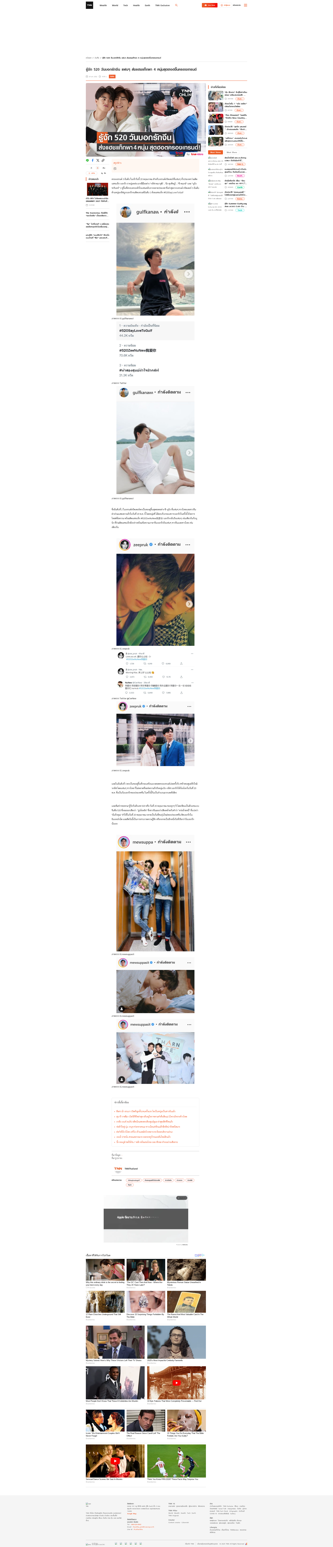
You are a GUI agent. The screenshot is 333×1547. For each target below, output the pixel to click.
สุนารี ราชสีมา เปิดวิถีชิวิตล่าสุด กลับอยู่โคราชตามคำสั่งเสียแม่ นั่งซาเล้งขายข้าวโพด (151, 1116)
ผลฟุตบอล (213, 1520)
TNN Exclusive (228, 1506)
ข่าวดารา (179, 1180)
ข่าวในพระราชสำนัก (216, 1506)
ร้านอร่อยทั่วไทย (215, 1530)
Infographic (233, 1511)
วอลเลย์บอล (214, 1523)
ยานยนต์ (212, 1511)
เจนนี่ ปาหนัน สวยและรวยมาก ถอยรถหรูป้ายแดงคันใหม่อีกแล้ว (143, 1136)
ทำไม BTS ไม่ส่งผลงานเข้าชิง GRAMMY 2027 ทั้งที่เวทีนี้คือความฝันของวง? (97, 199)
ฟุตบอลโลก (231, 1523)
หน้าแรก (88, 57)
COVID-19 (213, 1513)
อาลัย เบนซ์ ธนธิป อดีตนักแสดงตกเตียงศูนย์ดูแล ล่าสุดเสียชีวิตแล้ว (144, 1121)
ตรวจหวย (243, 1530)
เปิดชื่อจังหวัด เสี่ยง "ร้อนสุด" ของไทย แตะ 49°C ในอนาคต (235, 182)
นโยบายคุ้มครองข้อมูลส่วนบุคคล (207, 1544)
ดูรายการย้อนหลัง (181, 1506)
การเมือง (242, 1506)
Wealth (177, 1513)
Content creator (174, 1522)
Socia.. (240, 198)
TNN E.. (240, 164)
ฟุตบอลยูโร (222, 1523)
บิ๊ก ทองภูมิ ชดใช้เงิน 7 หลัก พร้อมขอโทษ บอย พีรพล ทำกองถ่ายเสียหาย (147, 1142)
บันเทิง (97, 57)
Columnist (185, 1522)
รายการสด (171, 1506)
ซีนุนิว (130, 1184)
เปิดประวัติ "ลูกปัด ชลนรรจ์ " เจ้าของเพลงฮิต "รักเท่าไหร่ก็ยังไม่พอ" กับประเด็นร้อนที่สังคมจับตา (235, 128)
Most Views (215, 152)
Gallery (232, 1513)
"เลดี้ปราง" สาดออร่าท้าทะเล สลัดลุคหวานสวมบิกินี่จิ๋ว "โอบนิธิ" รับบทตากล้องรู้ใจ (236, 140)
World (170, 1513)
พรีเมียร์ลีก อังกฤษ (235, 1520)
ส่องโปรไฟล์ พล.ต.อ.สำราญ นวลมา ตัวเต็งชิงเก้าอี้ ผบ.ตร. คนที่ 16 (235, 159)
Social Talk (222, 1508)
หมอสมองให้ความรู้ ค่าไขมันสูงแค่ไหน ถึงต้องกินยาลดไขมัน (235, 170)
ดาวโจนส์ (241, 1511)
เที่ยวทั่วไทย (225, 1530)
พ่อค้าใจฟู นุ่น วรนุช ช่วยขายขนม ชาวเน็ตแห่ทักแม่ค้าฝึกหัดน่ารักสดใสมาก (148, 1126)
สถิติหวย (212, 1532)
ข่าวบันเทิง (168, 1180)
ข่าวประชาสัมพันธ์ (223, 1513)
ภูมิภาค (244, 1508)
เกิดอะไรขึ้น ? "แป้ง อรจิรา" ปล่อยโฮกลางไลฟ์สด (236, 105)
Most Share (232, 152)
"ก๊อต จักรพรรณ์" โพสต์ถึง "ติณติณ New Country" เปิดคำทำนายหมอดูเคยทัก (236, 116)
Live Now (211, 5)
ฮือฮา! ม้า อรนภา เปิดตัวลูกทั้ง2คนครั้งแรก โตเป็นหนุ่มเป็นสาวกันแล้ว (145, 1111)
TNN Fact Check (222, 1511)
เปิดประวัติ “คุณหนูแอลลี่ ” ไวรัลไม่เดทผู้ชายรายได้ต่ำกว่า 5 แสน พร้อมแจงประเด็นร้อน (236, 193)
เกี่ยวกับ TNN (189, 1544)
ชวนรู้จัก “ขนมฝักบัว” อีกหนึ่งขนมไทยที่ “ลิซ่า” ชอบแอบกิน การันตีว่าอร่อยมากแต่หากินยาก (97, 236)
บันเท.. (239, 98)
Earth (239, 187)
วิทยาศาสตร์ (213, 1508)
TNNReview (234, 1530)
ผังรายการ (201, 1506)
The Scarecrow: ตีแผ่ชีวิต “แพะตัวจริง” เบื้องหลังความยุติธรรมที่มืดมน (97, 214)
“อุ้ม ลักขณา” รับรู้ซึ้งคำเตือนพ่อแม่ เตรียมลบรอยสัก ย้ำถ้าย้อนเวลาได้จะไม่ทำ (236, 94)
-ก (91, 167)
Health (183, 1513)
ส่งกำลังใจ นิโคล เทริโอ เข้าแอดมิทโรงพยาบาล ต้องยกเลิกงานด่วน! (144, 1131)
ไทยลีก (238, 1523)
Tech (240, 210)
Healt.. (240, 175)
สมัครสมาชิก (237, 5)
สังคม (236, 1506)
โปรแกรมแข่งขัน (223, 1520)
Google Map (131, 1513)
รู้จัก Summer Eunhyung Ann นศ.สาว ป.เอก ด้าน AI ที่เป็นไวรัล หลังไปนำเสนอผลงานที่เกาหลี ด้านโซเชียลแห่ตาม (236, 205)
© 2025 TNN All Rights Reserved (232, 1544)
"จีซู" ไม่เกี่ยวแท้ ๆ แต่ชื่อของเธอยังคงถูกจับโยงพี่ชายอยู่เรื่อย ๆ (97, 225)
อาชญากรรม (232, 1508)
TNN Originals (173, 1515)
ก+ (104, 168)
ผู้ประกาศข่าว (193, 1506)
